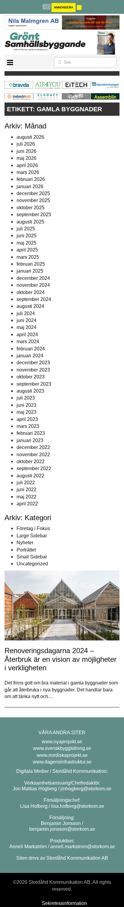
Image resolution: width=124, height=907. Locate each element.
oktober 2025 (31, 207)
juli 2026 (26, 144)
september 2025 (34, 214)
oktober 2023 (31, 376)
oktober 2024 (31, 292)
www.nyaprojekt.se (62, 741)
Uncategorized (32, 563)
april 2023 (27, 419)
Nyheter (25, 542)
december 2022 (33, 447)
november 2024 (33, 285)
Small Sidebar (32, 556)
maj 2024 (26, 327)
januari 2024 (30, 355)
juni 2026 (26, 151)
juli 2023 (26, 397)
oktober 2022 (31, 461)
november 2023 (33, 369)
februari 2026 (31, 179)
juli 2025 (26, 228)
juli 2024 (26, 313)
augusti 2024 (30, 306)
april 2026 (27, 165)
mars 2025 (28, 257)
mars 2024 (28, 341)
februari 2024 (31, 348)
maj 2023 (26, 412)
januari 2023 (30, 440)
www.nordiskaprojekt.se (62, 755)
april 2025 (27, 249)
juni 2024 (26, 320)
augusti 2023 (30, 390)
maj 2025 (26, 242)
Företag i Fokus (33, 528)
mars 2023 (28, 426)
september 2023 (34, 384)
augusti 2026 (30, 137)
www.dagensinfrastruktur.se (62, 761)
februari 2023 (31, 433)
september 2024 (34, 299)
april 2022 (27, 503)
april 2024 (27, 334)
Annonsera (63, 7)
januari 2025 (30, 270)
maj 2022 (26, 496)
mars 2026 (28, 172)
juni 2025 (26, 235)
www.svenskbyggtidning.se (62, 748)
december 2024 (33, 278)
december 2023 (33, 362)
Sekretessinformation (64, 903)
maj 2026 (26, 158)
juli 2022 (26, 482)
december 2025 (33, 193)
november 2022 (33, 454)
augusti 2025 (30, 221)
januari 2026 (30, 186)
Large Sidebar (32, 535)
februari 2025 (31, 264)
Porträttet (26, 549)
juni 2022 (26, 489)
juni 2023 (26, 405)
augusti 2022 (30, 475)
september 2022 (34, 468)
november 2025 (33, 200)
